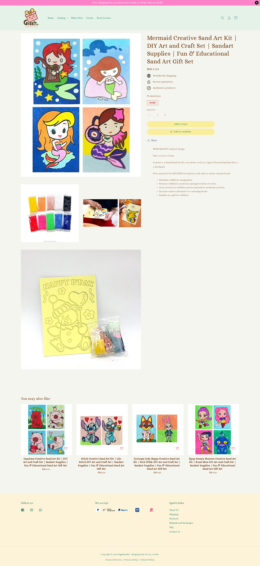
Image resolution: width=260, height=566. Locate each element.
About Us (174, 510)
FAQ (171, 527)
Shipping (173, 514)
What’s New (77, 18)
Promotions (154, 96)
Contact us (174, 531)
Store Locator (104, 18)
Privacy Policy (131, 560)
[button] (222, 18)
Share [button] (154, 140)
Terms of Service (113, 560)
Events (89, 18)
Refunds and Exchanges (181, 523)
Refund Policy (148, 560)
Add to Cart (180, 124)
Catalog (61, 18)
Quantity (151, 110)
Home (51, 18)
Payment (173, 518)
